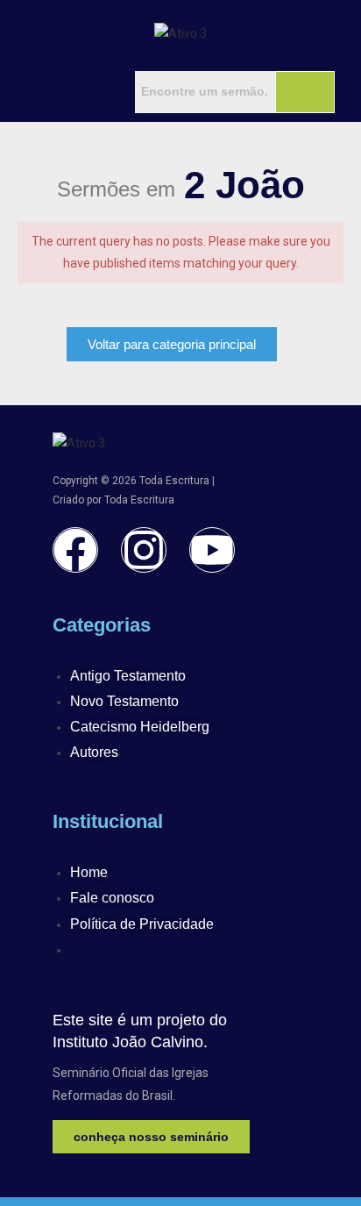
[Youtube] (212, 550)
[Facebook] (75, 550)
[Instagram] (143, 550)
